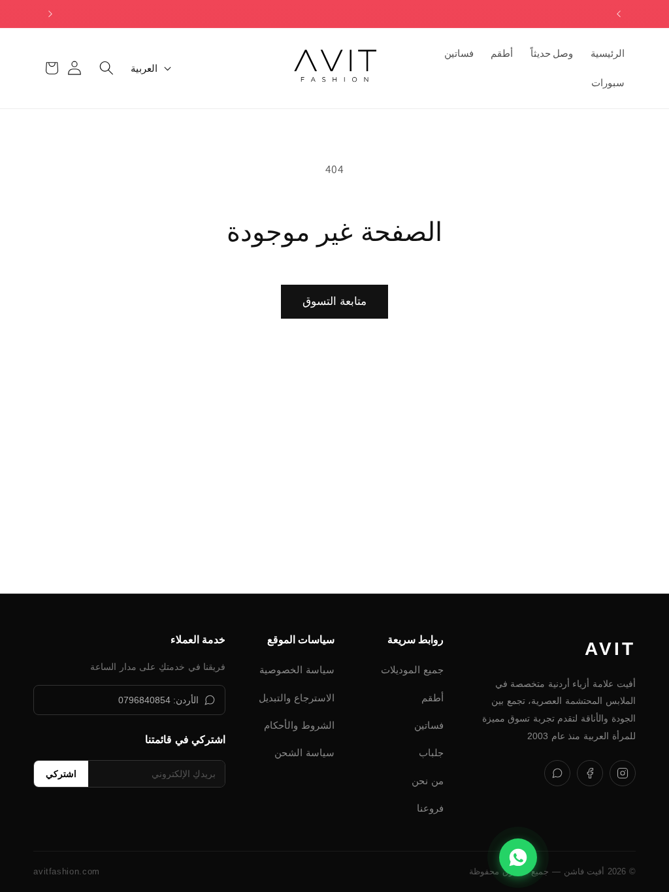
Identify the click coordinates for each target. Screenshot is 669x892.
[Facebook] (590, 773)
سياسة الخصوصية (296, 669)
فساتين (429, 725)
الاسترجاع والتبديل (296, 697)
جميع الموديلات (412, 669)
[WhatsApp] (557, 773)
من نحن (428, 780)
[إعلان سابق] (618, 13)
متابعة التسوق (334, 301)
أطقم (432, 697)
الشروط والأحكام (299, 725)
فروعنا (430, 808)
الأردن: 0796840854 (158, 700)
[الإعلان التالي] (50, 13)
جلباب (431, 752)
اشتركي (61, 774)
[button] (106, 68)
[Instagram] (623, 773)
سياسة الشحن (304, 752)
